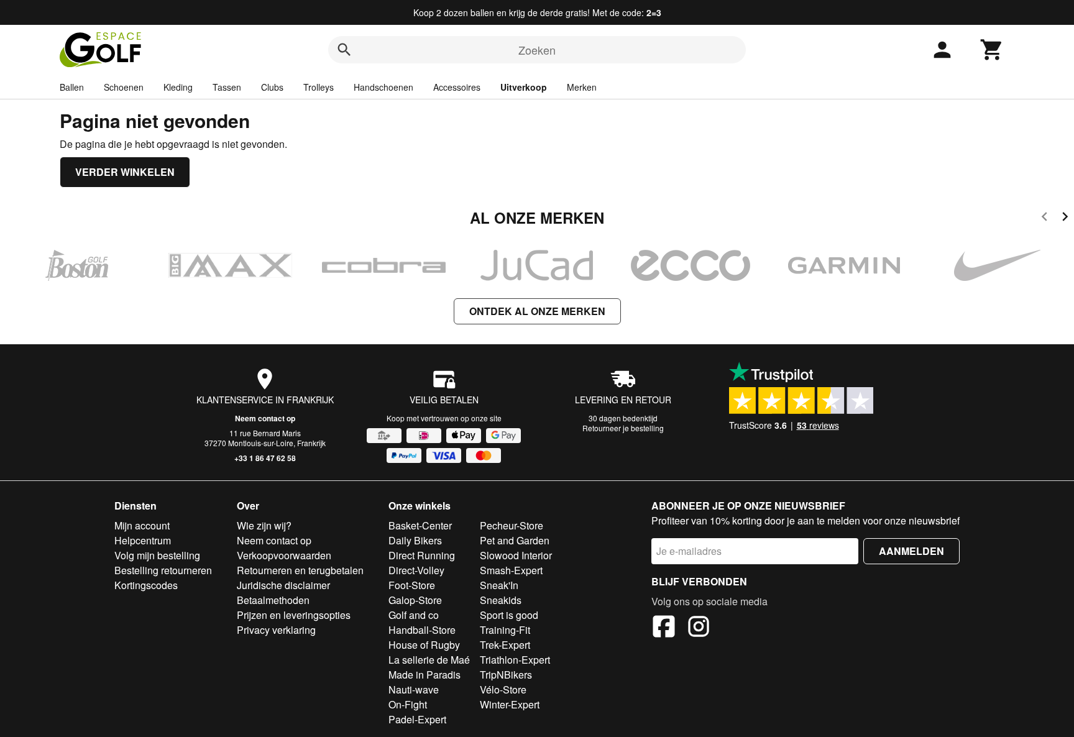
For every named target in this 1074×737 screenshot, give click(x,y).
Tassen (227, 87)
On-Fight (407, 704)
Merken (582, 87)
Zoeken (537, 50)
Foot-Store (411, 585)
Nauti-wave (413, 689)
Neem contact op (265, 418)
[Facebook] (663, 628)
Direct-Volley (416, 570)
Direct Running (421, 555)
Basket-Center (420, 525)
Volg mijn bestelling (157, 555)
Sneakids (500, 600)
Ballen (72, 87)
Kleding (178, 87)
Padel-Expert (417, 719)
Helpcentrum (142, 540)
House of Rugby (424, 645)
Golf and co (413, 615)
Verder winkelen (125, 172)
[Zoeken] (344, 49)
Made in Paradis (424, 674)
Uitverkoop (523, 87)
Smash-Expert (511, 570)
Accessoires (456, 87)
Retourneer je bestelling (623, 428)
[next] (1065, 218)
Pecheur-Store (511, 525)
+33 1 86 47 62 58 (265, 458)
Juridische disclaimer (283, 585)
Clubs (272, 87)
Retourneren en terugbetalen (300, 570)
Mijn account (142, 525)
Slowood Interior (516, 555)
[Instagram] (698, 628)
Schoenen (124, 87)
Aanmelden (911, 551)
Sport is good (509, 615)
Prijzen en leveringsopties (294, 615)
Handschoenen (383, 87)
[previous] (1044, 218)
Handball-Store (422, 630)
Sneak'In (499, 585)
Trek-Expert (505, 645)
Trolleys (318, 87)
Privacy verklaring (276, 630)
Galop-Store (415, 600)
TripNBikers (506, 674)
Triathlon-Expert (515, 659)
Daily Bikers (415, 540)
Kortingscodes (146, 585)
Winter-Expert (509, 704)
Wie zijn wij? (264, 525)
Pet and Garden (514, 540)
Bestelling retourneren (163, 570)
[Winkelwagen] (992, 49)
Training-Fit (505, 630)
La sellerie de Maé (429, 659)
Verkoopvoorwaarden (284, 555)
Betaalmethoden (273, 600)
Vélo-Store (503, 689)
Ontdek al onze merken (537, 311)
